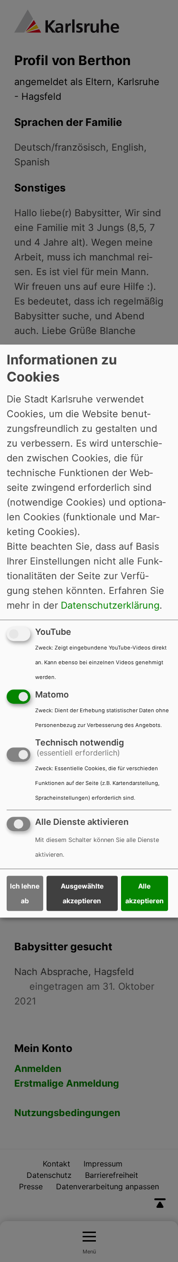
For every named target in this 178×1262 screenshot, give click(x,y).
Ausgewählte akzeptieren (82, 893)
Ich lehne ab (24, 893)
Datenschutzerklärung (110, 605)
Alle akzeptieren (144, 893)
